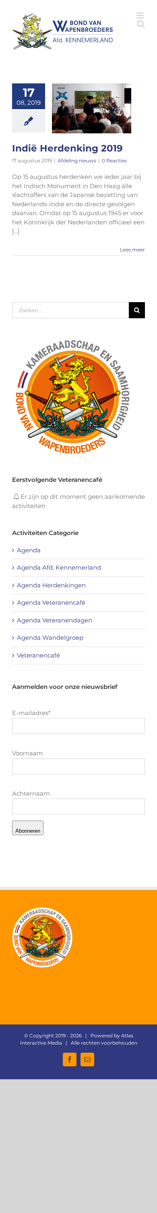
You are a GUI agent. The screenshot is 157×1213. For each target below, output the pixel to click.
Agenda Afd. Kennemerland (59, 567)
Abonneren (27, 831)
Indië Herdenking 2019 (67, 148)
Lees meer (132, 250)
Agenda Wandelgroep (50, 637)
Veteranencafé (38, 655)
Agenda (29, 550)
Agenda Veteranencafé (51, 602)
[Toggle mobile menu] (140, 15)
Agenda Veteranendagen (54, 620)
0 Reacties (114, 161)
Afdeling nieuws (77, 161)
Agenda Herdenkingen (51, 585)
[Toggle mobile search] (141, 24)
